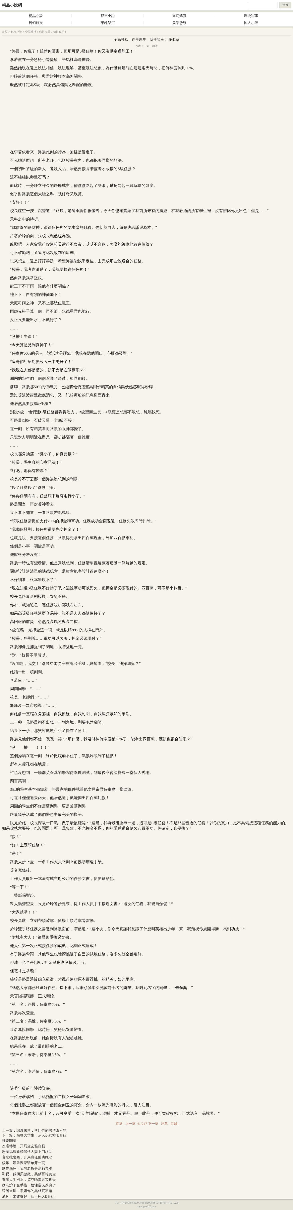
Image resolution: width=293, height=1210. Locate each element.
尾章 (164, 1124)
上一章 (130, 1124)
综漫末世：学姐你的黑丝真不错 (41, 1131)
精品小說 (36, 16)
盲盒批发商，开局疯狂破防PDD (27, 1157)
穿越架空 (107, 23)
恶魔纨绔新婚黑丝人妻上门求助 (27, 1152)
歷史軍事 (251, 16)
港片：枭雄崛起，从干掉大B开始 (28, 1196)
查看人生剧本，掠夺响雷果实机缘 (29, 1180)
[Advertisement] (146, 118)
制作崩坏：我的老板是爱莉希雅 (27, 1168)
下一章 (153, 1124)
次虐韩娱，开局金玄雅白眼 (23, 1146)
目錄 (174, 1124)
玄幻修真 (179, 16)
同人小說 (251, 23)
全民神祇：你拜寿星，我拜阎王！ (46, 31)
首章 (119, 1124)
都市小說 (107, 16)
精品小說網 (12, 5)
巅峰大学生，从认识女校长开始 (41, 1135)
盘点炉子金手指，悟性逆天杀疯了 (29, 1185)
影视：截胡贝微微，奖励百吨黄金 (29, 1174)
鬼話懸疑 (179, 23)
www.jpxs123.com (146, 1206)
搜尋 (285, 5)
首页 (5, 31)
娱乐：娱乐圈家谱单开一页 (23, 1163)
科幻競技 (36, 23)
